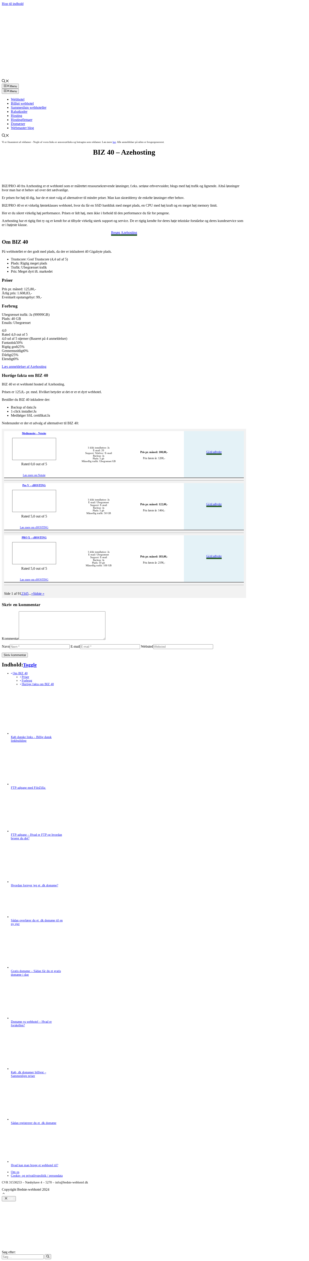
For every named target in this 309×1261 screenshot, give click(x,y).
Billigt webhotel (22, 103)
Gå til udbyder (214, 451)
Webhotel (17, 99)
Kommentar (10, 638)
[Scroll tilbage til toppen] (3, 1194)
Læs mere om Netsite (34, 475)
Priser (25, 677)
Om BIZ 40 (20, 673)
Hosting (16, 116)
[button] (5, 81)
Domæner (18, 124)
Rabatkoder (19, 111)
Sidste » (38, 593)
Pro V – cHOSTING (34, 485)
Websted (147, 646)
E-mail (75, 646)
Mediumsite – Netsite (34, 433)
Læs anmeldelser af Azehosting (24, 366)
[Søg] (48, 1256)
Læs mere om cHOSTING (34, 527)
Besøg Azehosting (124, 232)
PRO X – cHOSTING (34, 537)
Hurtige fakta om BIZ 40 (38, 684)
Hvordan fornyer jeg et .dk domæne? (34, 885)
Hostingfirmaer (21, 120)
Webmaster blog (22, 128)
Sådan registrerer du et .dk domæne (33, 1123)
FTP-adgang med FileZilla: (28, 787)
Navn (6, 646)
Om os (15, 1172)
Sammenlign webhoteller (28, 107)
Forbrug (27, 680)
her (114, 142)
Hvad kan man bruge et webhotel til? (34, 1165)
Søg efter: (9, 1252)
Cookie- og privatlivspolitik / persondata (37, 1175)
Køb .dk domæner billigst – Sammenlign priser (28, 1074)
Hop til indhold (13, 4)
